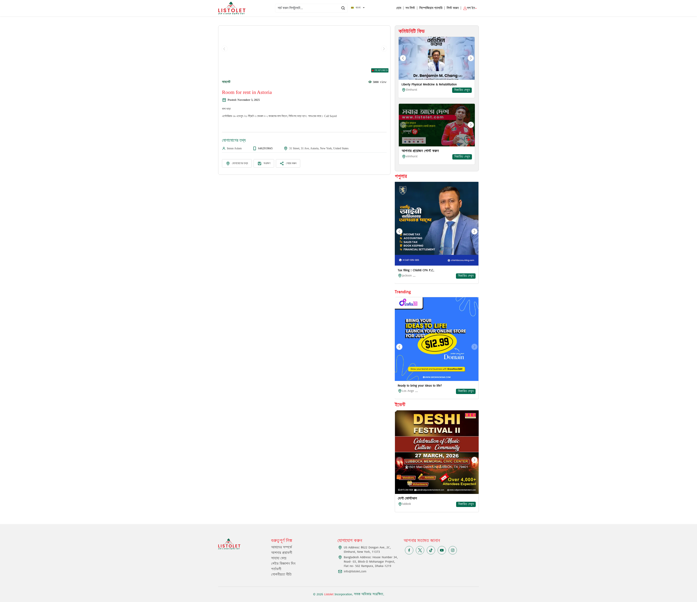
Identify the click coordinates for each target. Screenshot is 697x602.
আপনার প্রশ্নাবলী (281, 553)
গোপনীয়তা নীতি (281, 575)
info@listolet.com (355, 571)
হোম (398, 8)
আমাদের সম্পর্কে (281, 547)
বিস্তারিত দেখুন (462, 90)
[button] (403, 58)
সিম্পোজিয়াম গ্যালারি (430, 8)
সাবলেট (226, 82)
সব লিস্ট (410, 8)
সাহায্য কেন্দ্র (278, 558)
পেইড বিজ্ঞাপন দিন (283, 564)
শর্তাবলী (276, 569)
